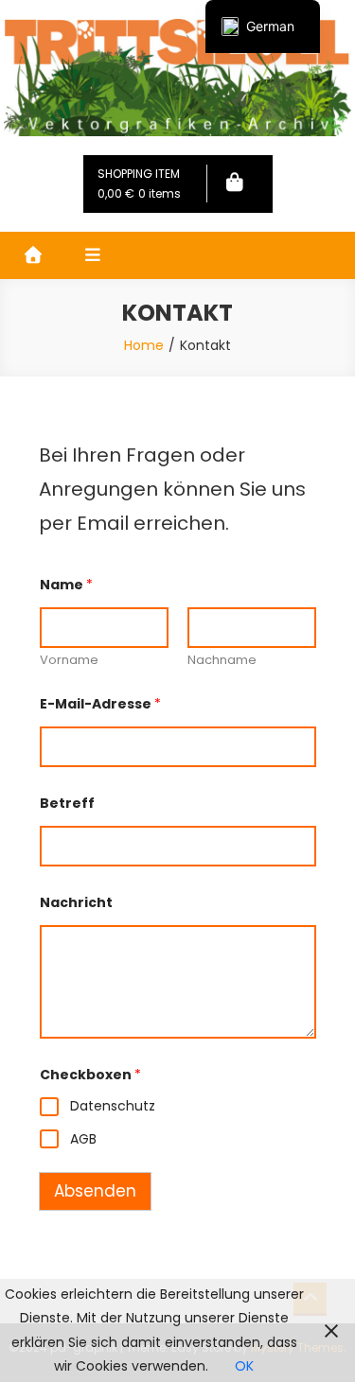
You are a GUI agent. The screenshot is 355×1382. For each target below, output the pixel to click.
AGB (83, 1138)
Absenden (95, 1191)
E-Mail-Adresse (100, 704)
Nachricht (76, 903)
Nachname (222, 660)
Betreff (67, 804)
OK (244, 1365)
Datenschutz (112, 1105)
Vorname (69, 660)
